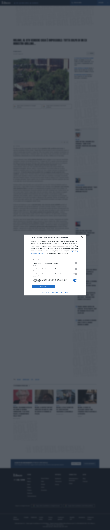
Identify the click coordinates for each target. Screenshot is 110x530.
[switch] (75, 263)
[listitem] (55, 260)
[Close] (82, 237)
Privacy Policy (64, 292)
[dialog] (55, 265)
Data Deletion (45, 292)
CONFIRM (43, 286)
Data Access (55, 292)
